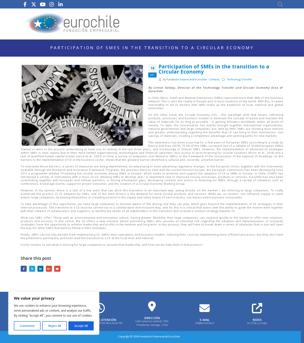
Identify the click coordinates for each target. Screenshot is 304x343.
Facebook (24, 269)
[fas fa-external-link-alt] (257, 308)
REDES (257, 320)
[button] (280, 4)
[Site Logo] (72, 23)
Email (57, 269)
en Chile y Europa (257, 323)
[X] (34, 4)
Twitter (32, 269)
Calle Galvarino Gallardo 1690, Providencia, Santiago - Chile (152, 323)
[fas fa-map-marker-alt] (152, 306)
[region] (53, 313)
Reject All (54, 326)
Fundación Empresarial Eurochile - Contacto (193, 79)
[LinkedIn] (60, 4)
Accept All (81, 326)
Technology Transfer (239, 79)
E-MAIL (204, 320)
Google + (49, 269)
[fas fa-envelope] (204, 308)
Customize (27, 326)
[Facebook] (25, 4)
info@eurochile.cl (204, 323)
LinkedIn (40, 269)
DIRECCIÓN (152, 318)
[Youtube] (42, 4)
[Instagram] (51, 4)
